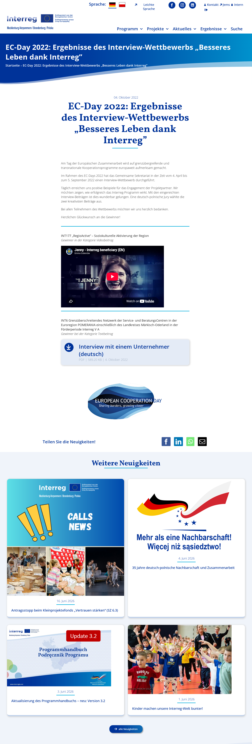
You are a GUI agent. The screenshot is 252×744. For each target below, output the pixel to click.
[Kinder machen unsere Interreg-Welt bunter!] (186, 659)
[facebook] (172, 5)
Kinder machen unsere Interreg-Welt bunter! (167, 708)
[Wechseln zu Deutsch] (112, 4)
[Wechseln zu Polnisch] (122, 4)
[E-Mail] (202, 441)
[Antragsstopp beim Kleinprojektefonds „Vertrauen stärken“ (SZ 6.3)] (65, 537)
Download (69, 347)
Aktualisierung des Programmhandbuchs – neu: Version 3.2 (58, 700)
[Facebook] (166, 441)
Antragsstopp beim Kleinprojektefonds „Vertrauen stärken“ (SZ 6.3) (64, 610)
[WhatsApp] (190, 441)
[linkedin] (192, 5)
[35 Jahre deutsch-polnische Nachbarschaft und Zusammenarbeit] (186, 516)
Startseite (12, 65)
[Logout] (206, 7)
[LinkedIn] (178, 441)
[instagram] (182, 5)
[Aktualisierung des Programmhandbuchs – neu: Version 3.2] (65, 655)
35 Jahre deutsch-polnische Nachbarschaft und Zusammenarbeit (183, 567)
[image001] (40, 15)
